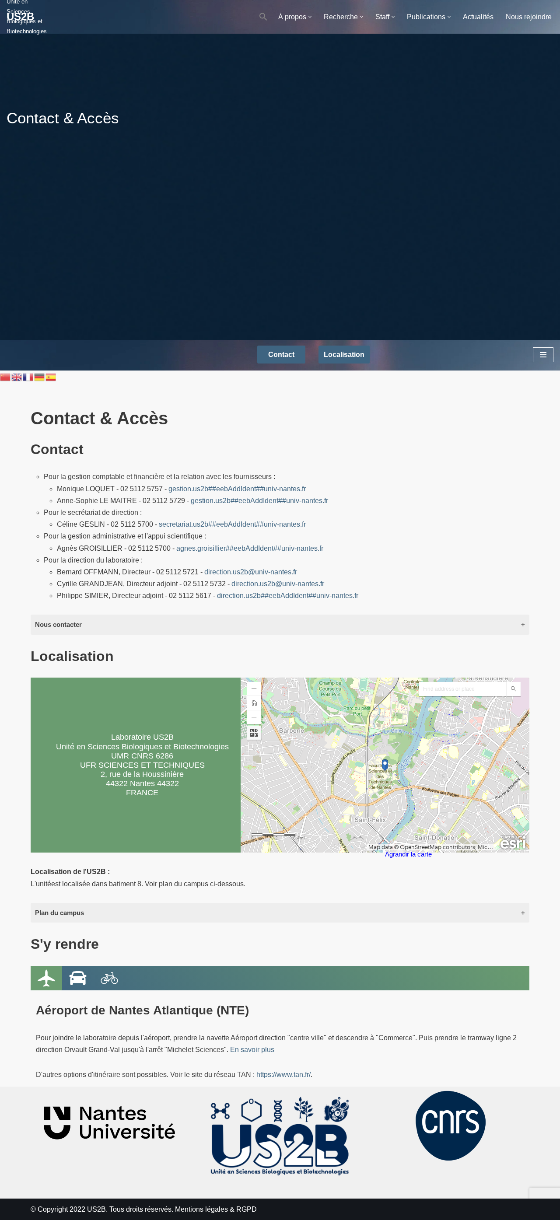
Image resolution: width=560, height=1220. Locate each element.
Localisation (344, 354)
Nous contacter (58, 624)
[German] (40, 376)
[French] (28, 376)
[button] (263, 16)
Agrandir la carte (408, 854)
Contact (281, 354)
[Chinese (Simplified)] (5, 376)
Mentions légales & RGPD (216, 1209)
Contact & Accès (63, 117)
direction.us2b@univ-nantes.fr (250, 572)
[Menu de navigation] (543, 354)
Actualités (478, 17)
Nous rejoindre (529, 17)
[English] (17, 376)
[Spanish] (51, 376)
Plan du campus (59, 912)
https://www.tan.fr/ (283, 1074)
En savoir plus (252, 1049)
